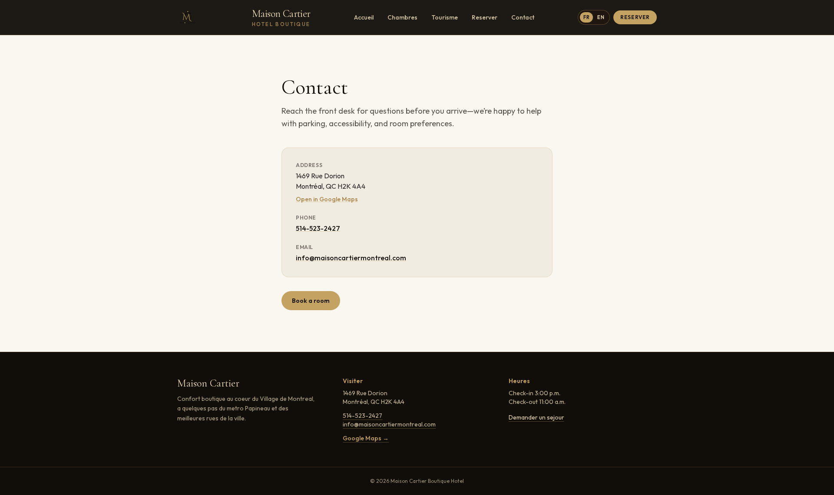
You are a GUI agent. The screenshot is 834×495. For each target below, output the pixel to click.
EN (600, 17)
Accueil (364, 17)
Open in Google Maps (327, 199)
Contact (522, 17)
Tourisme (444, 17)
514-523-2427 (318, 228)
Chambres (402, 17)
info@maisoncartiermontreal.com (351, 257)
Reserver (484, 17)
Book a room (311, 301)
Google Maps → (366, 438)
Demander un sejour (536, 417)
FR (586, 17)
